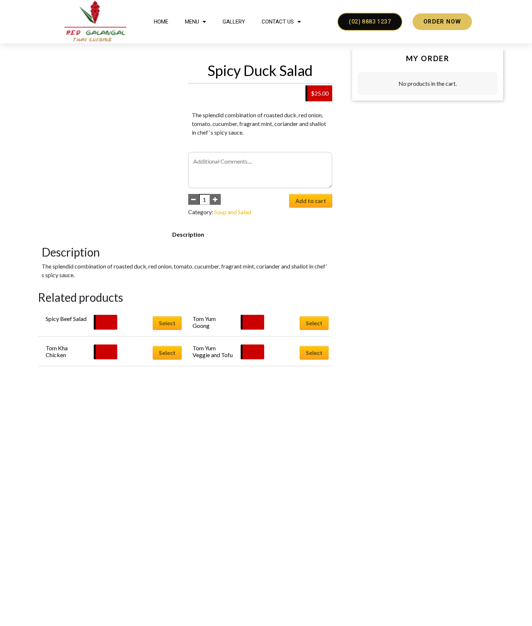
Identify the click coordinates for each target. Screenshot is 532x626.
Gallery (234, 21)
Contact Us (278, 21)
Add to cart (310, 200)
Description (188, 234)
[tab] (188, 234)
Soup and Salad (232, 211)
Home (161, 21)
